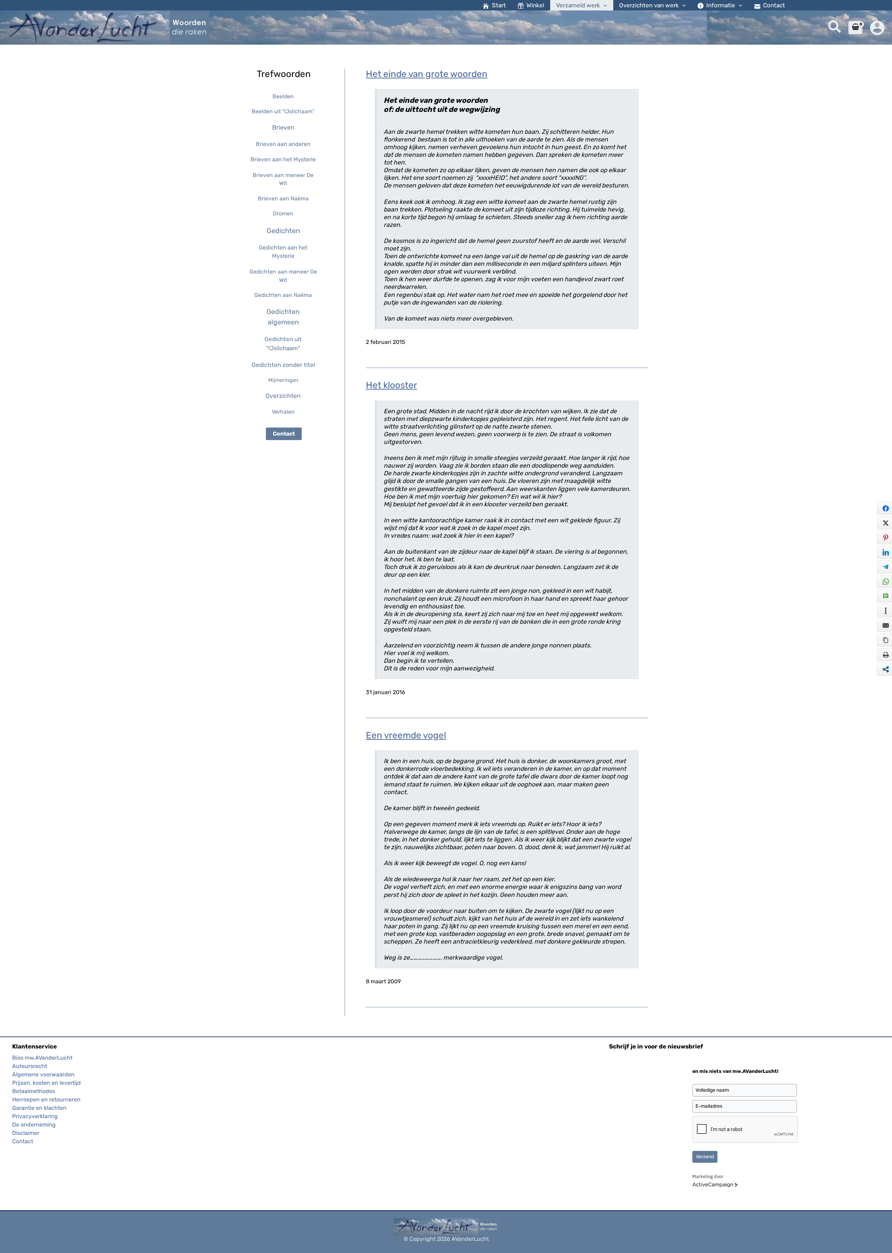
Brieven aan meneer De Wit (283, 179)
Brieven (283, 127)
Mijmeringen (283, 380)
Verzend (705, 1157)
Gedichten (283, 230)
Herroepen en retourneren (46, 1099)
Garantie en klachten (39, 1108)
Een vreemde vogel (406, 735)
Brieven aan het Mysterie (283, 159)
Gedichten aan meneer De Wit (283, 275)
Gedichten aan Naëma (283, 295)
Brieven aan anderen (283, 144)
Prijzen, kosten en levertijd (46, 1082)
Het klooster (391, 385)
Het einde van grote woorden (426, 74)
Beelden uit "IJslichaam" (283, 111)
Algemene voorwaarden (43, 1074)
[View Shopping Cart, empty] (855, 27)
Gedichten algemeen (283, 317)
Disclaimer (25, 1133)
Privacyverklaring (35, 1116)
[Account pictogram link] (877, 28)
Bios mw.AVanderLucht (42, 1057)
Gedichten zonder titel (283, 364)
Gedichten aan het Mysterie (283, 251)
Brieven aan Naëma (283, 198)
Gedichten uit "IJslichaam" (283, 344)
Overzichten (283, 395)
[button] (603, 5)
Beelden (283, 96)
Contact (284, 433)
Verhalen (283, 412)
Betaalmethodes (33, 1091)
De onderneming (34, 1124)
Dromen (283, 213)
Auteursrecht (29, 1066)
